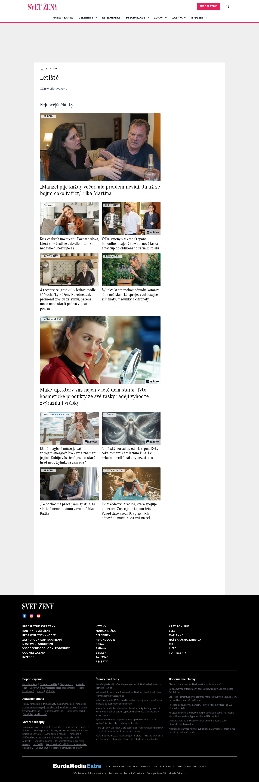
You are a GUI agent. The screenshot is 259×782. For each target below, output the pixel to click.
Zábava (177, 17)
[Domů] (43, 6)
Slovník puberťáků (48, 684)
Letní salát (38, 744)
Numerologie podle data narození (58, 688)
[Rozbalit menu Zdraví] (165, 18)
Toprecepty (178, 652)
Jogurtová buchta (43, 741)
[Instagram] (31, 616)
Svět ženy (132, 766)
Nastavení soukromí (37, 644)
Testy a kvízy (66, 684)
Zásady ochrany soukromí (42, 639)
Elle (172, 630)
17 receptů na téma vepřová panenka (69, 727)
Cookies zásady (34, 652)
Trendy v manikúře (31, 704)
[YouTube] (38, 616)
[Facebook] (24, 616)
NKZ (155, 766)
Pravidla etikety (29, 684)
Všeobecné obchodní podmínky (46, 648)
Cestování (34, 688)
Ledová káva (42, 748)
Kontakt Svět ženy (36, 630)
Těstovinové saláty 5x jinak (35, 727)
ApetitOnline (179, 626)
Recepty (102, 661)
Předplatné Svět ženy (38, 626)
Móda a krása (63, 17)
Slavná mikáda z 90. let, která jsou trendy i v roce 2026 (195, 684)
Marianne (176, 635)
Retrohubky (111, 17)
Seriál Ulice (51, 707)
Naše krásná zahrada (185, 639)
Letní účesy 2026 (75, 711)
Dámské (145, 766)
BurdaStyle (167, 766)
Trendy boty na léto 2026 (35, 714)
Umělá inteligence (69, 707)
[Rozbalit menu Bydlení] (204, 18)
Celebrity (86, 17)
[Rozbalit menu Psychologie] (146, 18)
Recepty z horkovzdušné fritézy (66, 748)
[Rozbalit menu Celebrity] (94, 18)
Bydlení (197, 17)
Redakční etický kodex (39, 635)
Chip (172, 644)
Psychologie (135, 17)
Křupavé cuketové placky (35, 730)
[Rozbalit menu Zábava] (184, 18)
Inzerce (28, 657)
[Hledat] (227, 6)
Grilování (50, 691)
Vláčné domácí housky (55, 734)
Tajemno (102, 657)
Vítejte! (40, 691)
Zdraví (159, 17)
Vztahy (101, 626)
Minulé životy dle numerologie (58, 704)
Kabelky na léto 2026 (54, 711)
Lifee (172, 648)
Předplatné (208, 6)
